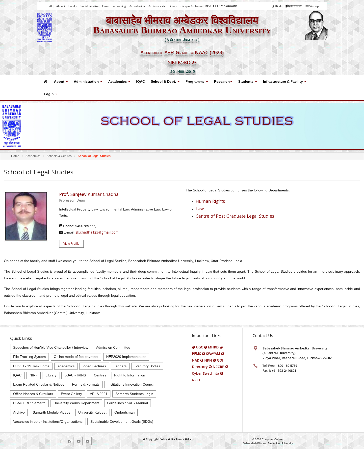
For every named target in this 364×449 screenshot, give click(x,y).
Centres (100, 375)
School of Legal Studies (94, 156)
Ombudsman (124, 412)
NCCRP (218, 366)
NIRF (33, 375)
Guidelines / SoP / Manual (127, 403)
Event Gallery (71, 394)
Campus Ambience (192, 6)
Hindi (278, 6)
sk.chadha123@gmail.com (97, 232)
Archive (19, 412)
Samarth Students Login (134, 394)
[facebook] (61, 441)
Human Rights (210, 201)
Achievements (156, 6)
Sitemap (314, 6)
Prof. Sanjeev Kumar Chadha (89, 197)
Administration (87, 81)
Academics (118, 81)
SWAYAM (213, 353)
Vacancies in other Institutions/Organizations (47, 421)
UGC (199, 347)
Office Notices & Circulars (33, 394)
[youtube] (79, 441)
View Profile (71, 243)
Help (191, 439)
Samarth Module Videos (51, 412)
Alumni (60, 6)
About (59, 81)
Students (246, 81)
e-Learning (119, 6)
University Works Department (76, 403)
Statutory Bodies (147, 366)
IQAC (140, 81)
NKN (208, 360)
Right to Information (129, 375)
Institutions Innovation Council (130, 384)
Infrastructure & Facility (283, 81)
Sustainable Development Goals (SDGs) (121, 421)
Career (106, 6)
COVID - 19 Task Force (31, 366)
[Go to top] (356, 444)
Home (15, 156)
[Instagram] (70, 441)
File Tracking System (29, 357)
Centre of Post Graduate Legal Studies (235, 216)
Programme (195, 81)
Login (49, 94)
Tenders (120, 366)
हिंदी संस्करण (295, 6)
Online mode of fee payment (76, 357)
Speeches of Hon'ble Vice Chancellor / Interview (50, 347)
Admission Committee (113, 347)
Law (200, 208)
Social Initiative (89, 6)
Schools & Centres (59, 156)
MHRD (213, 347)
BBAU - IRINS (75, 375)
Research (222, 81)
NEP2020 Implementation (126, 357)
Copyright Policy (156, 439)
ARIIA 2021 (98, 394)
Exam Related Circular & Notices (38, 384)
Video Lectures (94, 366)
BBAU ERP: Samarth (221, 6)
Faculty (72, 6)
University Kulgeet (92, 412)
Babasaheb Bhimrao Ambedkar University (268, 443)
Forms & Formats (86, 384)
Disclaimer (177, 439)
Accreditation (137, 6)
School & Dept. (164, 81)
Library (172, 6)
